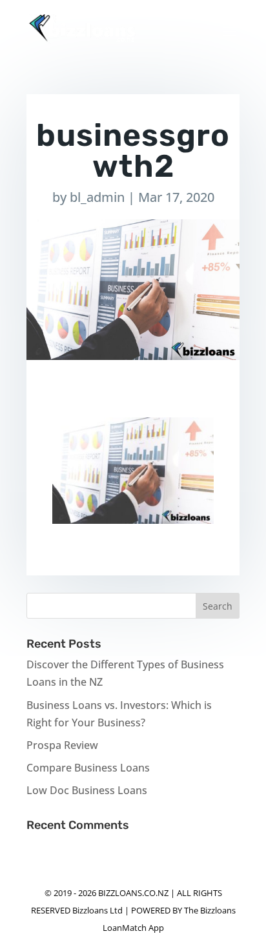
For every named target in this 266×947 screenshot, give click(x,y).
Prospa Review (62, 745)
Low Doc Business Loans (86, 790)
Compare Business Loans (88, 768)
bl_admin (97, 197)
